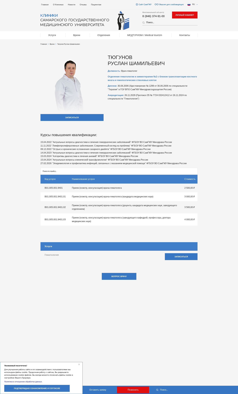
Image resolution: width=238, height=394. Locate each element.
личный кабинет (184, 15)
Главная (45, 4)
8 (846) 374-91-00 (153, 16)
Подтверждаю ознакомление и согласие (37, 388)
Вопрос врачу (119, 276)
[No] (79, 364)
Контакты (184, 35)
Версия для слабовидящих (171, 4)
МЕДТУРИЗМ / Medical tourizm (144, 35)
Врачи (76, 35)
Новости (71, 4)
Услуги (52, 35)
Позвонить (133, 390)
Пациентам (96, 4)
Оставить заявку (97, 390)
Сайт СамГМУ (145, 4)
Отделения (103, 35)
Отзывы (83, 4)
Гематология (52, 255)
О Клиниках (58, 4)
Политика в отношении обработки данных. (23, 381)
